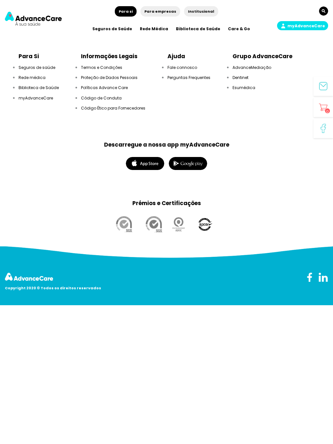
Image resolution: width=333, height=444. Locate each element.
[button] (302, 25)
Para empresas (160, 11)
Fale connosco (182, 67)
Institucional (201, 11)
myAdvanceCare (36, 98)
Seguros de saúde (37, 67)
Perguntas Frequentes (188, 77)
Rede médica (32, 77)
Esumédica (244, 87)
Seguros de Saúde (112, 29)
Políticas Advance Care (104, 87)
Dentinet (240, 77)
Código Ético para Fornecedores (113, 108)
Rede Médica (154, 29)
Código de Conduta (101, 98)
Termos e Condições (101, 67)
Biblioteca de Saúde (198, 29)
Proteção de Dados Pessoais (109, 77)
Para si (126, 11)
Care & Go (239, 29)
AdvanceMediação (252, 67)
